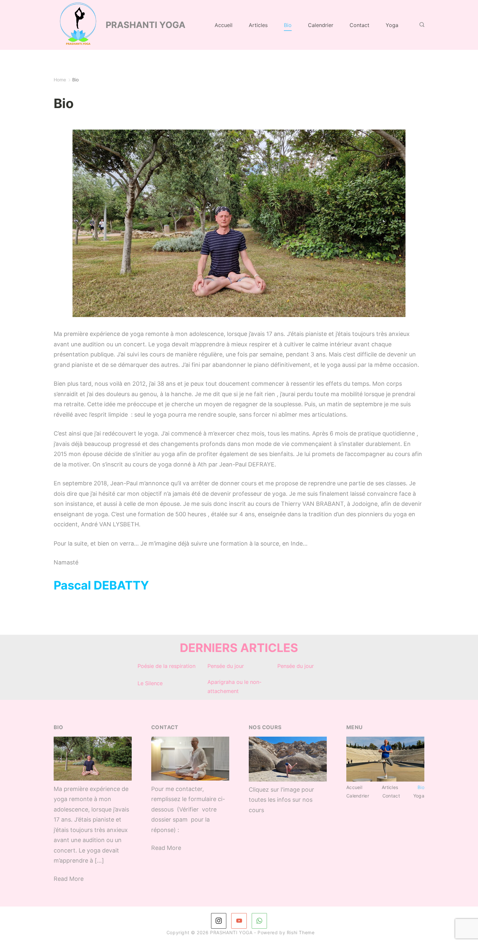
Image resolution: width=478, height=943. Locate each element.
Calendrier (320, 25)
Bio (288, 25)
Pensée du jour (225, 666)
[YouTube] (239, 921)
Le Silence (150, 683)
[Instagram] (219, 921)
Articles (258, 25)
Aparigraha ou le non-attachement (234, 686)
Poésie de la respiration (166, 666)
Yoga (392, 25)
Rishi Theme (301, 932)
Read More (69, 878)
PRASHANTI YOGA (145, 25)
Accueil (223, 25)
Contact (359, 25)
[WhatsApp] (259, 921)
